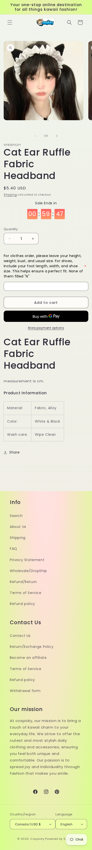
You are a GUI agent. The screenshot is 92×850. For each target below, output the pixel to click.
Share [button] (14, 452)
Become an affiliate (28, 657)
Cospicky (37, 839)
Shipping (10, 195)
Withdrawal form (25, 690)
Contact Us (20, 635)
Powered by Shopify (60, 839)
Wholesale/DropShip (28, 570)
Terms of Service (25, 592)
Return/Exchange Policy (31, 646)
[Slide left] (35, 135)
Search (16, 515)
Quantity (11, 229)
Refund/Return (23, 581)
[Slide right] (57, 135)
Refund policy (22, 603)
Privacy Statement (27, 559)
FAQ (13, 548)
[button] (9, 22)
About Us (18, 526)
